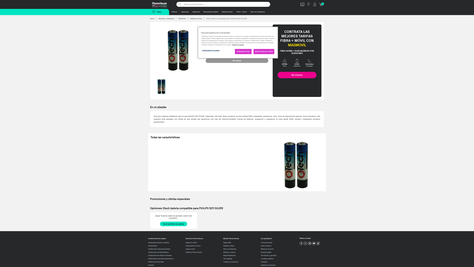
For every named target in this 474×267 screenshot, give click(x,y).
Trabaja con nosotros (230, 262)
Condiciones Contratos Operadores (160, 259)
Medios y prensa (229, 252)
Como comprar (266, 246)
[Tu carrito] (321, 4)
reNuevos (196, 12)
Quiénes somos (228, 246)
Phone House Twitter (305, 243)
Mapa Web (227, 243)
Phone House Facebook (301, 243)
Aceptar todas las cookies (264, 51)
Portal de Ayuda (266, 243)
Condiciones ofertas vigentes (158, 243)
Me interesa (297, 75)
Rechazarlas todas (243, 51)
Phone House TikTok (318, 243)
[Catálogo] (302, 4)
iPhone (174, 12)
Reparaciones (227, 12)
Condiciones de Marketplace (158, 252)
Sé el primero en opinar (173, 224)
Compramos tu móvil (193, 246)
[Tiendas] (309, 4)
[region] (238, 42)
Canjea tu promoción (268, 265)
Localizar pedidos (267, 259)
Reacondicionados (211, 12)
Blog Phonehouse (229, 255)
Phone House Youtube (314, 243)
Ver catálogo (227, 259)
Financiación (152, 246)
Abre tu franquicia (257, 12)
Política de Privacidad (156, 262)
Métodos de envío (267, 249)
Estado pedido (266, 252)
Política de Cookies (238, 45)
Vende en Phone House (194, 252)
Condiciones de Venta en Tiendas (160, 255)
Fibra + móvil (241, 12)
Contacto (264, 262)
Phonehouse (161, 4)
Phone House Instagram (310, 243)
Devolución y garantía (268, 255)
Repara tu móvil (191, 243)
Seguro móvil (190, 249)
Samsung (185, 12)
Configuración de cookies (211, 50)
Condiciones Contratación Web (159, 249)
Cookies (151, 265)
